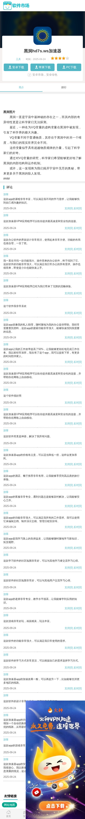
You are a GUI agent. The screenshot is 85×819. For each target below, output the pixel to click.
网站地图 (9, 804)
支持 (67, 208)
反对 (76, 208)
